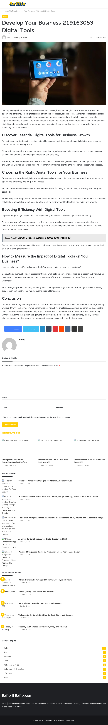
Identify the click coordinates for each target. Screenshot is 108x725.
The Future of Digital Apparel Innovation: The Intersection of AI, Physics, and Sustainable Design (61, 517)
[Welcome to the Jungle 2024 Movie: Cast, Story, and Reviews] (9, 619)
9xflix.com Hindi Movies (14, 669)
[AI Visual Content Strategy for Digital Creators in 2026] (9, 543)
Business (7, 656)
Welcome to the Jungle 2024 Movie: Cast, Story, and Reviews (45, 615)
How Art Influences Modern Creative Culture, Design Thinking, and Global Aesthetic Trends (58, 496)
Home (6, 11)
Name (5, 397)
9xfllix (12, 11)
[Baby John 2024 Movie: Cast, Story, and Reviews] (9, 607)
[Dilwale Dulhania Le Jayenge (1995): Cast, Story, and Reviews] (9, 583)
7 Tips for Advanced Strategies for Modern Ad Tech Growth (45, 481)
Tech (6, 661)
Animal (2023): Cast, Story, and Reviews (36, 591)
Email (5, 407)
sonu (8, 38)
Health (6, 677)
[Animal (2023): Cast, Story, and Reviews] (9, 595)
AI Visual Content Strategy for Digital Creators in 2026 (42, 539)
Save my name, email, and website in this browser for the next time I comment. (37, 417)
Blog (5, 652)
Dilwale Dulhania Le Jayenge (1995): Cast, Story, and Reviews (45, 580)
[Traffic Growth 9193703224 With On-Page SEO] (54, 448)
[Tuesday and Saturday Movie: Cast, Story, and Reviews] (9, 630)
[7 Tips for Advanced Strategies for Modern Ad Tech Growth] (9, 486)
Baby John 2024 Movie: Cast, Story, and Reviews (40, 603)
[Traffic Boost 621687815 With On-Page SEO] (90, 448)
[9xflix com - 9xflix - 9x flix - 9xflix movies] (17, 4)
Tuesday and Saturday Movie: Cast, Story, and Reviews (42, 627)
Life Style (8, 673)
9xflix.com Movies (11, 665)
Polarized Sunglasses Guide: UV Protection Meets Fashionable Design (49, 552)
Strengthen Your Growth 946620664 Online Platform (14, 460)
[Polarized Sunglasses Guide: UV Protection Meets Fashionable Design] (9, 559)
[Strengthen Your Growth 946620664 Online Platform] (18, 448)
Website (59, 407)
